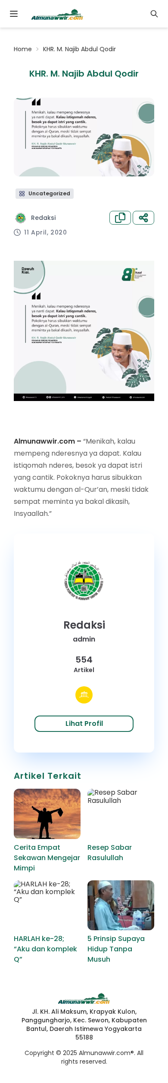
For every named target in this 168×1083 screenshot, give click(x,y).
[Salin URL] (120, 218)
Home (23, 49)
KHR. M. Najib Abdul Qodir (79, 49)
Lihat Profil (84, 723)
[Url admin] (84, 695)
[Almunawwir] (57, 13)
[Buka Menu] (13, 13)
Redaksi (43, 217)
